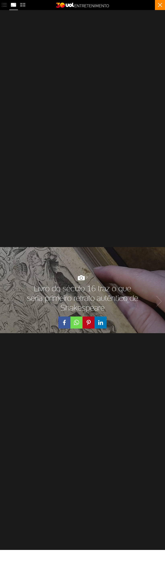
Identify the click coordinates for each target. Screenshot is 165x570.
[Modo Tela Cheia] (14, 4)
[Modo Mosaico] (23, 4)
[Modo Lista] (4, 4)
